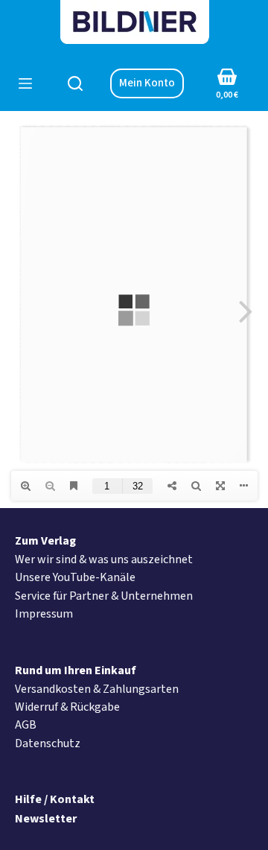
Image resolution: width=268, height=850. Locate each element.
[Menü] (25, 83)
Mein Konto (147, 83)
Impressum (44, 614)
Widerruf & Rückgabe (67, 707)
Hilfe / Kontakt (55, 799)
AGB (25, 725)
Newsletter (46, 819)
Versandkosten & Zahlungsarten (97, 689)
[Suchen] (75, 83)
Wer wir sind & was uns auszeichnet (104, 559)
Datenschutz (47, 743)
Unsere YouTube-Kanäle (75, 577)
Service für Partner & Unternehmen (104, 596)
